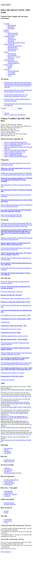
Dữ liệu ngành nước (13, 71)
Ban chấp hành (12, 25)
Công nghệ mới (12, 55)
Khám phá (11, 58)
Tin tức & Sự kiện (9, 36)
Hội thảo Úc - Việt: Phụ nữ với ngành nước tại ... (14, 416)
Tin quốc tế (11, 41)
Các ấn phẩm (11, 72)
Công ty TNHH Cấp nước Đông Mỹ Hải (15, 156)
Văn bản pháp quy (13, 61)
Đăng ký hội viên (12, 35)
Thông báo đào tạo (13, 49)
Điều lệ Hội (11, 27)
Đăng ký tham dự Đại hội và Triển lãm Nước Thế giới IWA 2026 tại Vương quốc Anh (15, 243)
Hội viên (6, 31)
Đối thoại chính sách (13, 63)
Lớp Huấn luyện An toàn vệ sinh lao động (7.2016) (16, 319)
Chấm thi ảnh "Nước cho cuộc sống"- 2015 (13, 325)
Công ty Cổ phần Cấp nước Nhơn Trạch (15, 142)
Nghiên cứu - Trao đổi (14, 57)
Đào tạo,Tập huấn (9, 44)
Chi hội (6, 30)
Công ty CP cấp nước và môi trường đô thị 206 (17, 144)
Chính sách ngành (9, 60)
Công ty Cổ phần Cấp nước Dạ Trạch (14, 151)
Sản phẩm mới (12, 53)
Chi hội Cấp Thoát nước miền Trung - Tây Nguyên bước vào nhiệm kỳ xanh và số (16, 253)
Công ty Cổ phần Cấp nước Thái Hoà (14, 114)
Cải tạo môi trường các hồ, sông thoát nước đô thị (14, 411)
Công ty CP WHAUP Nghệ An (13, 145)
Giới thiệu (7, 23)
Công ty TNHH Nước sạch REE (13, 155)
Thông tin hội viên (13, 33)
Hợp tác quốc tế (8, 64)
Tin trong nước (12, 39)
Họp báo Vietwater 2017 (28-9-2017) (11, 295)
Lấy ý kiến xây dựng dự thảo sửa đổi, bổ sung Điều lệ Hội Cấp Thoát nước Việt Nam (16, 210)
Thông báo (11, 38)
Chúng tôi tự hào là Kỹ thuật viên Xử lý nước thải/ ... (15, 402)
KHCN (6, 52)
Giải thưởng (11, 28)
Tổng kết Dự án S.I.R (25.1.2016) (11, 332)
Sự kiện (10, 66)
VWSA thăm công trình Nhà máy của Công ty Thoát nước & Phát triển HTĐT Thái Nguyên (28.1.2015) (16, 368)
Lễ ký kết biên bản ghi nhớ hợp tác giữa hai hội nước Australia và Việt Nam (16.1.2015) (15, 358)
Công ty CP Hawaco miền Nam (13, 153)
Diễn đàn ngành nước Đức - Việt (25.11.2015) (14, 339)
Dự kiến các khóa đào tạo (15, 46)
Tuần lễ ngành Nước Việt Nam (16, 42)
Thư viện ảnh (11, 74)
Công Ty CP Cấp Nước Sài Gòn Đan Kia (15, 150)
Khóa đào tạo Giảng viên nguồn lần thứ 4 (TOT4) (15, 302)
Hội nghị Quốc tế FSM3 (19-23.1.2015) (12, 376)
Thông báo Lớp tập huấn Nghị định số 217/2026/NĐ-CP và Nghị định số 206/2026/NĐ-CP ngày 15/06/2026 (16, 179)
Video (9, 75)
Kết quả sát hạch (12, 47)
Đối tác (10, 68)
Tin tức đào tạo (12, 50)
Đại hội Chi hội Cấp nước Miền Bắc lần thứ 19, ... (15, 421)
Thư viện (6, 69)
